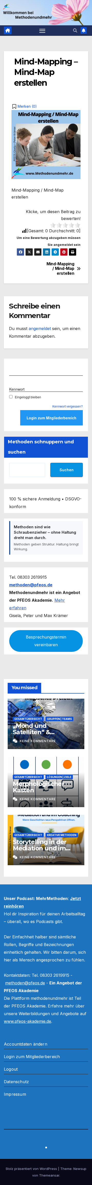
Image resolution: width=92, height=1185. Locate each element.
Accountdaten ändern (25, 1044)
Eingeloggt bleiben (28, 397)
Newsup (79, 1169)
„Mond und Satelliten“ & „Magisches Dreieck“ (44, 732)
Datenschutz (16, 1081)
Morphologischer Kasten (38, 787)
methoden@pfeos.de (25, 982)
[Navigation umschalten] (42, 30)
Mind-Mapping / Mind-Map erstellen (60, 269)
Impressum (15, 1094)
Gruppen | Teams (59, 718)
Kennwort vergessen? (67, 406)
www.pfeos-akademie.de (27, 1021)
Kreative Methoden (61, 835)
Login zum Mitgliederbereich (32, 1056)
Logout (11, 1069)
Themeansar (49, 1175)
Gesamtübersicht (28, 718)
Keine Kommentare (38, 741)
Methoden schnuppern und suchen (41, 447)
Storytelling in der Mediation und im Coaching (39, 848)
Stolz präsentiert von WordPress (32, 1169)
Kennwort (17, 389)
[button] (75, 30)
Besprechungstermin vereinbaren (46, 640)
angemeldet (40, 328)
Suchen (67, 470)
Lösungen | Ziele (59, 776)
